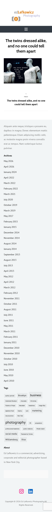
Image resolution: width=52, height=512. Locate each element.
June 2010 (9, 369)
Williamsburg (11, 439)
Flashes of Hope (10, 405)
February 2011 (11, 336)
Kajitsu (20, 411)
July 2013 (8, 265)
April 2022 (9, 177)
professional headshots (12, 429)
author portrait (9, 396)
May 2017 (8, 216)
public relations (28, 429)
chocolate (24, 401)
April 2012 (9, 281)
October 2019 (10, 205)
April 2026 (9, 166)
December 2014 (11, 232)
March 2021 (9, 194)
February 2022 (11, 188)
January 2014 (10, 248)
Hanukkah (22, 405)
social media (11, 433)
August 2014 (10, 243)
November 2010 (12, 353)
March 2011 (9, 331)
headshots (32, 405)
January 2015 (10, 227)
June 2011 (9, 320)
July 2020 (8, 199)
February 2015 (11, 221)
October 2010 (10, 358)
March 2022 (9, 183)
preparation (38, 423)
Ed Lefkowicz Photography (32, 501)
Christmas (33, 401)
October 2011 (10, 303)
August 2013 (10, 259)
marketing (37, 410)
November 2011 (12, 298)
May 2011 (8, 325)
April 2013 (9, 270)
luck (27, 411)
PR (30, 423)
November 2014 (12, 237)
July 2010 (8, 364)
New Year (20, 416)
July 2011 (8, 314)
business (35, 395)
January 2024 (10, 172)
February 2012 (11, 292)
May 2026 (8, 161)
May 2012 (8, 276)
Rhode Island (40, 429)
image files (42, 405)
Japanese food (9, 411)
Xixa (23, 439)
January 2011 (10, 342)
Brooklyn (22, 395)
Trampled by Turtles (27, 434)
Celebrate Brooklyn (11, 401)
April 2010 (9, 380)
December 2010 (11, 347)
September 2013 (12, 254)
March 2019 (9, 210)
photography (15, 422)
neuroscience (9, 416)
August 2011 (10, 309)
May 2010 (8, 375)
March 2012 (9, 287)
